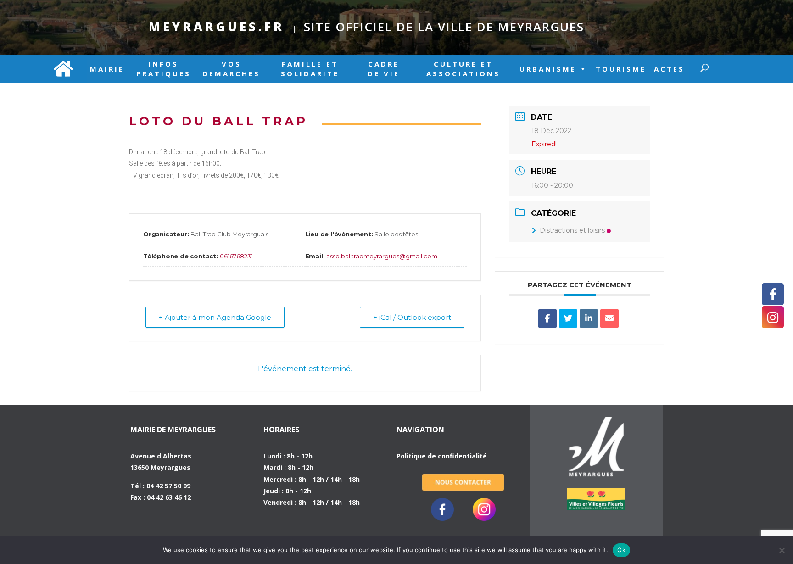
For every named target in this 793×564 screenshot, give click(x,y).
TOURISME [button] (621, 68)
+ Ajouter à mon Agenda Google (215, 317)
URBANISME (547, 68)
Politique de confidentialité (441, 456)
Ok (621, 549)
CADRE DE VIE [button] (384, 69)
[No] (781, 550)
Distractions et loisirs (572, 230)
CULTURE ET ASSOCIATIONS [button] (463, 69)
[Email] (609, 318)
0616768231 (236, 256)
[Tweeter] (568, 318)
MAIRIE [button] (107, 68)
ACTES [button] (669, 68)
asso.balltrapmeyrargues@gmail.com (381, 256)
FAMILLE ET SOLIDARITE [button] (310, 69)
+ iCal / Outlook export (412, 317)
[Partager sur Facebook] (547, 318)
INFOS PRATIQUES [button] (163, 69)
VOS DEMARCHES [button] (231, 69)
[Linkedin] (589, 318)
